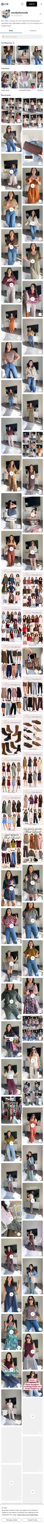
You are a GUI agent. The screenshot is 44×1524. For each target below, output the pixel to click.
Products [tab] (33, 31)
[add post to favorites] (19, 120)
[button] (41, 4)
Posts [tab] (11, 31)
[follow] (9, 10)
